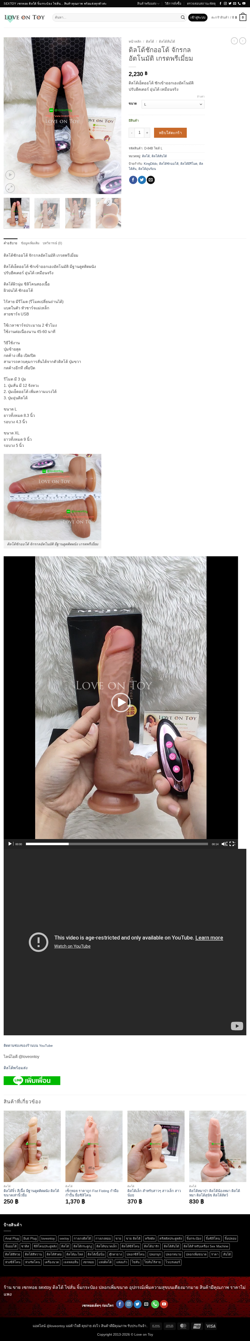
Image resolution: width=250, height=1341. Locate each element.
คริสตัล (150, 1238)
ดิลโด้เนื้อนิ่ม (96, 1254)
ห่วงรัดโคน (32, 1262)
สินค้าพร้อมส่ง (146, 3)
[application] (121, 702)
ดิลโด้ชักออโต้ (168, 164)
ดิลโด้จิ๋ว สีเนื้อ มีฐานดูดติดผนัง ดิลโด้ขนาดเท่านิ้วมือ (31, 1193)
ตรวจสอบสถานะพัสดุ (201, 3)
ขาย (118, 1238)
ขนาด (133, 103)
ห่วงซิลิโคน (13, 1262)
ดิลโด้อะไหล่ (74, 1254)
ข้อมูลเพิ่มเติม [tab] (30, 243)
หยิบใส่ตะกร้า (170, 133)
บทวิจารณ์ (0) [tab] (52, 243)
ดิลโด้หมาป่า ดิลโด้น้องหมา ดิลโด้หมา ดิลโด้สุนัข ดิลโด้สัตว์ (214, 1193)
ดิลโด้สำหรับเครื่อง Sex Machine (206, 1246)
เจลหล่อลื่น (70, 1262)
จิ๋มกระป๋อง (194, 1238)
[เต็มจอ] (232, 844)
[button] (198, 18)
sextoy (64, 1238)
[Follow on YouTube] (243, 3)
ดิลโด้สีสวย (12, 1254)
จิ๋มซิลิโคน (213, 1238)
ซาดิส (25, 1246)
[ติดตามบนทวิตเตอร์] (230, 3)
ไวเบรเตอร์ (173, 1262)
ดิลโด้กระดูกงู (82, 1246)
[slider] (117, 844)
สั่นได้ (227, 1254)
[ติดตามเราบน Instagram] (225, 3)
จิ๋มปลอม (230, 1238)
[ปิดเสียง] (224, 844)
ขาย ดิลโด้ (133, 1238)
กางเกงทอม (103, 1238)
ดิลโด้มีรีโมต (188, 164)
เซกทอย (88, 1262)
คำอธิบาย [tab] (11, 243)
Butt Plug (30, 1238)
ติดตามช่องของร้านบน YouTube (28, 1045)
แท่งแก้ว (121, 1262)
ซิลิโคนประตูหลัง (45, 1246)
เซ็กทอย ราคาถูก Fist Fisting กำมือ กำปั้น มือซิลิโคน (92, 1193)
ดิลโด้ (150, 41)
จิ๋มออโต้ (11, 1246)
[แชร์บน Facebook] (133, 180)
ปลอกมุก (155, 1254)
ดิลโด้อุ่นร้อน (147, 169)
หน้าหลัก (135, 41)
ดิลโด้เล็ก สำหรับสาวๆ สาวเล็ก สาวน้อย (154, 1193)
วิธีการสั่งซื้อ (173, 3)
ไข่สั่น (136, 1262)
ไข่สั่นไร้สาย (152, 1262)
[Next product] (234, 40)
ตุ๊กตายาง (115, 1254)
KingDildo (150, 164)
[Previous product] (242, 40)
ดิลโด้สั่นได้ (167, 41)
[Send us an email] (234, 3)
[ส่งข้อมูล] (183, 17)
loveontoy (48, 1238)
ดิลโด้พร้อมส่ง (16, 1068)
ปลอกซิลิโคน (135, 1254)
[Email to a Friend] (151, 180)
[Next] (112, 116)
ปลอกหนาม (173, 1254)
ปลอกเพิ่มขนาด (196, 1254)
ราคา (215, 1254)
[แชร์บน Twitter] (142, 180)
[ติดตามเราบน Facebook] (220, 3)
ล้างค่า (201, 96)
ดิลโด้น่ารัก (151, 1246)
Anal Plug (12, 1238)
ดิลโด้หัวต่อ (54, 1254)
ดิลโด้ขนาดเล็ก (106, 1246)
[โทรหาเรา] (239, 3)
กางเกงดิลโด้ (82, 1238)
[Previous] (12, 116)
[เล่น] (10, 844)
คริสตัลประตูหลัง (170, 1238)
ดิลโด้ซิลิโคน (130, 1246)
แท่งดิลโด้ (105, 1262)
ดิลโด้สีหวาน (33, 1254)
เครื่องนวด (52, 1262)
